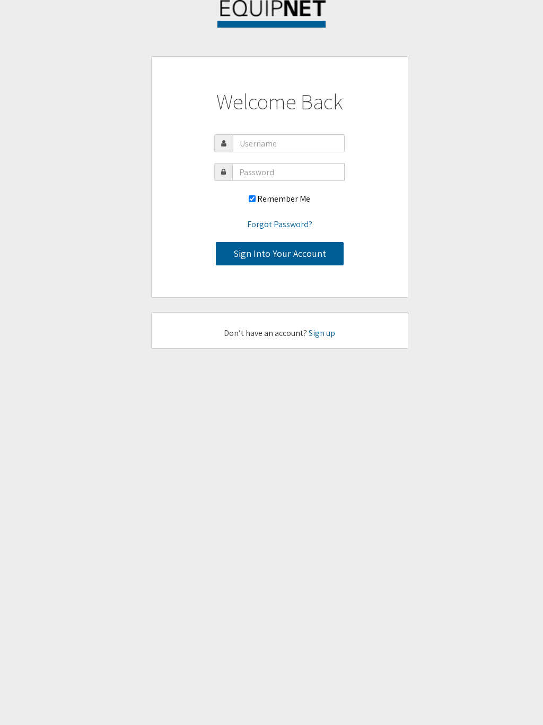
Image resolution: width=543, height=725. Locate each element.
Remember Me (283, 198)
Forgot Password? (279, 224)
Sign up (322, 333)
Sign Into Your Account (279, 253)
